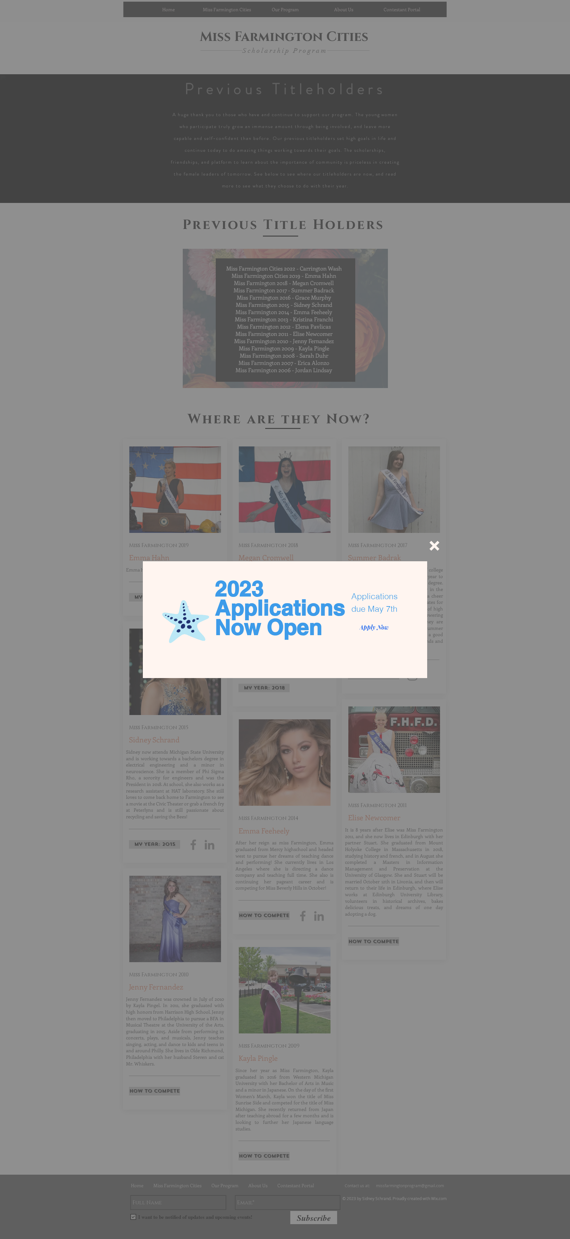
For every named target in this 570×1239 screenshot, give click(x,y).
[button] (434, 546)
